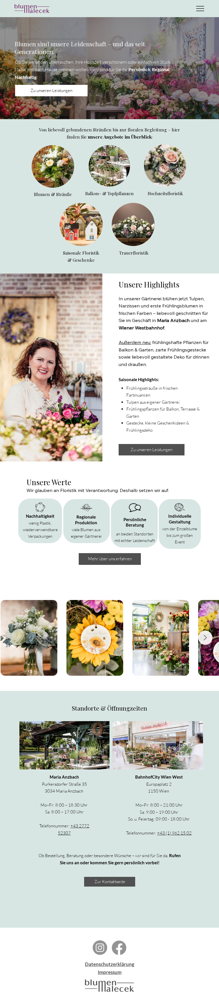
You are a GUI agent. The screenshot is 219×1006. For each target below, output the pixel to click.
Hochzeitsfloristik (165, 193)
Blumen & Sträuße (53, 194)
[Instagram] (100, 947)
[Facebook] (119, 947)
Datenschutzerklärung (109, 964)
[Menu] (200, 8)
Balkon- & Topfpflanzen (109, 193)
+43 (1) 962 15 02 (174, 833)
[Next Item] (205, 638)
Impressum (109, 972)
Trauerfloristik (134, 253)
